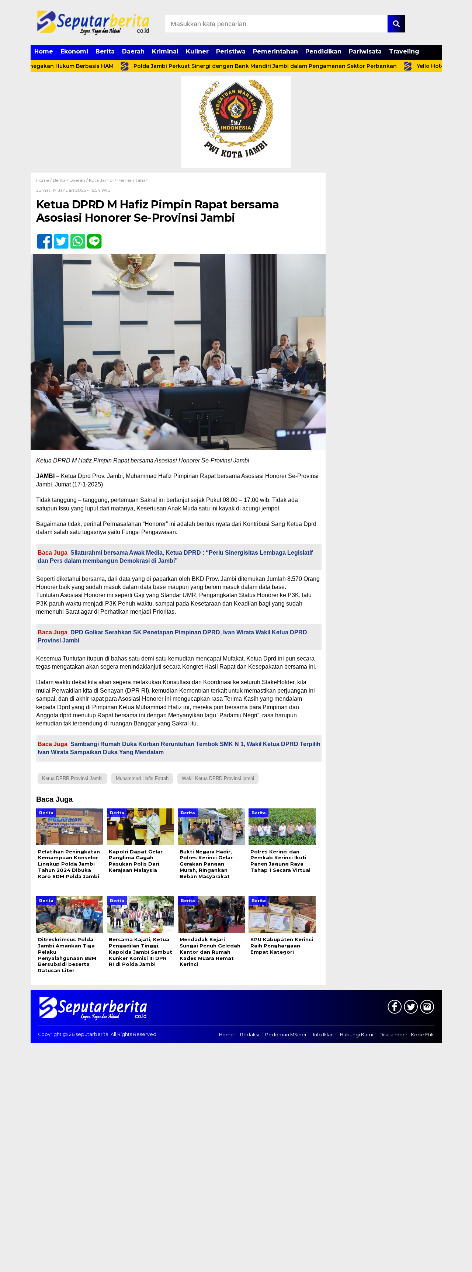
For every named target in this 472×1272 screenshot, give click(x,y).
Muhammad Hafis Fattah (142, 778)
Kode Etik (422, 1034)
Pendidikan (323, 51)
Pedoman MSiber (286, 1034)
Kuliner (197, 51)
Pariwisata (365, 51)
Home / (44, 180)
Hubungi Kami (356, 1034)
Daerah (133, 51)
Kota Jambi (101, 180)
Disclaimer (392, 1034)
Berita (105, 51)
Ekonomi (74, 51)
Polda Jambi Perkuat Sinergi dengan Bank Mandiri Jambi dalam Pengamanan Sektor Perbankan (236, 66)
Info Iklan (323, 1034)
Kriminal (165, 51)
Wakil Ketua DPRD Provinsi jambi (218, 778)
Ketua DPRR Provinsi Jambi (72, 778)
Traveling (404, 51)
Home (43, 51)
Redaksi (249, 1034)
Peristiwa (231, 51)
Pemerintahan (275, 51)
